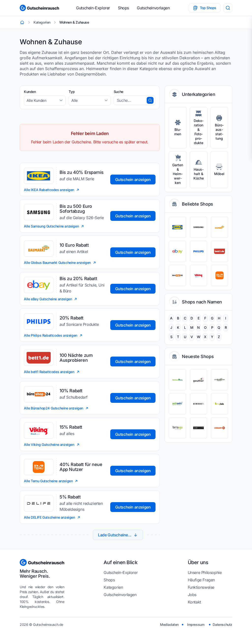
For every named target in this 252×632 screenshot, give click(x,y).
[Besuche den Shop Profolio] (219, 403)
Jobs (192, 594)
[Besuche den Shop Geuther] (198, 379)
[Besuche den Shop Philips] (198, 251)
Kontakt (194, 602)
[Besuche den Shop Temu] (219, 275)
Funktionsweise (201, 587)
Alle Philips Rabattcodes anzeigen (50, 335)
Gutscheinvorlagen (153, 7)
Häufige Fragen (201, 579)
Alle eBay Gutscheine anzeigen (48, 299)
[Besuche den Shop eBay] (177, 251)
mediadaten (169, 624)
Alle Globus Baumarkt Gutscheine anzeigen (57, 262)
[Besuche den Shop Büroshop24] (177, 275)
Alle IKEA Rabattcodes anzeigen (49, 190)
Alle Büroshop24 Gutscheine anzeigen (53, 408)
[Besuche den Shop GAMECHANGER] (198, 427)
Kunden (30, 92)
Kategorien (113, 587)
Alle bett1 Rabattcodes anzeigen (49, 372)
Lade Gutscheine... (114, 534)
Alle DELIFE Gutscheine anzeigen (49, 517)
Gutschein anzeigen (133, 179)
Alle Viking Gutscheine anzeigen (49, 444)
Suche (118, 92)
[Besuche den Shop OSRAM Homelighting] (219, 427)
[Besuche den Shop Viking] (198, 275)
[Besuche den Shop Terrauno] (177, 427)
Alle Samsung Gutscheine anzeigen (51, 226)
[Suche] (227, 7)
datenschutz (222, 624)
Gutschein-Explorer (93, 7)
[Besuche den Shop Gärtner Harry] (177, 379)
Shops (123, 7)
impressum (195, 624)
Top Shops (208, 8)
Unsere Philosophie (205, 572)
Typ (72, 92)
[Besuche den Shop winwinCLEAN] (177, 403)
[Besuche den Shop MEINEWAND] (198, 403)
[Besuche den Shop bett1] (219, 251)
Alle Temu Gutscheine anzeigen (48, 481)
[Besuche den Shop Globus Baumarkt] (219, 227)
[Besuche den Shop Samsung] (198, 227)
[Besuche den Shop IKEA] (177, 227)
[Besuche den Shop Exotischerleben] (219, 379)
